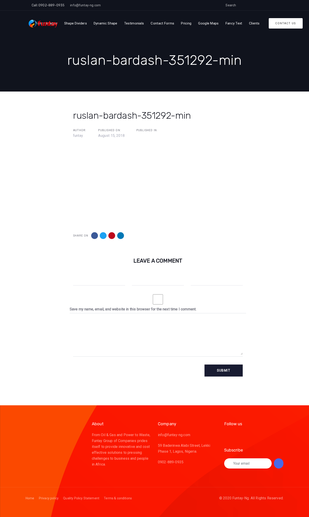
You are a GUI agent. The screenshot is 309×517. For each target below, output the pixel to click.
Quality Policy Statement (81, 498)
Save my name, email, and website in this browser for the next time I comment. (133, 309)
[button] (243, 5)
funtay (78, 135)
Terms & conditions (118, 498)
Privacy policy (49, 498)
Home (30, 498)
